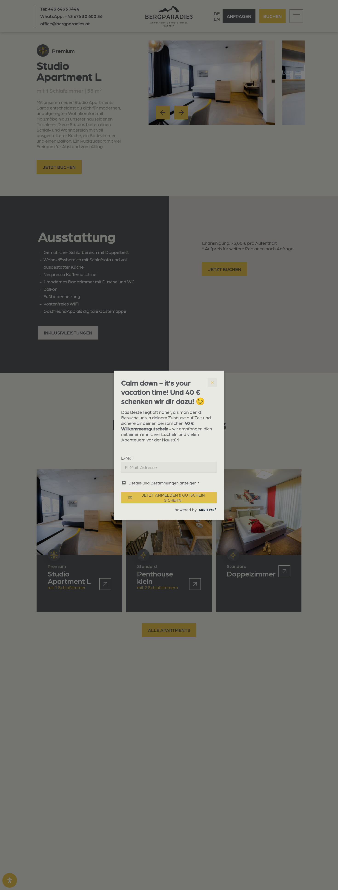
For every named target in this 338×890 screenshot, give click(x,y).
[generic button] (212, 382)
